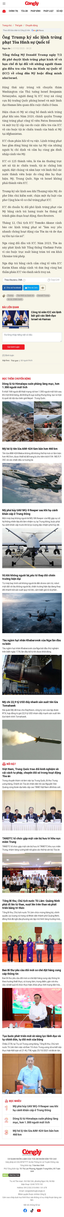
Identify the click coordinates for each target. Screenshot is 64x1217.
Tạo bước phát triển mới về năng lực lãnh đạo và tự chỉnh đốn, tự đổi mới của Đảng (31, 1037)
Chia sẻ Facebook (13, 288)
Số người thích (26, 360)
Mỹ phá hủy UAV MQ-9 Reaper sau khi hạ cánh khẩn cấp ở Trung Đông (30, 512)
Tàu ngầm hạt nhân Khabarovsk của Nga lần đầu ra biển (31, 642)
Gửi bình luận (13, 347)
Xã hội (60, 11)
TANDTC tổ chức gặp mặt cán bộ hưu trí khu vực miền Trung (31, 840)
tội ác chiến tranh (15, 299)
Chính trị (13, 11)
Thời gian (14, 361)
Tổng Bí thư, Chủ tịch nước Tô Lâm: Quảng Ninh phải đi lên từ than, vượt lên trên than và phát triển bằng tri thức (31, 904)
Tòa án (24, 11)
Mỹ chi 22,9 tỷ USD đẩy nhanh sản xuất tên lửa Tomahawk (30, 703)
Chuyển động (31, 25)
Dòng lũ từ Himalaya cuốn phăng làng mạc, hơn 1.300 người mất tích (30, 385)
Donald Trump (43, 295)
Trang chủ (7, 25)
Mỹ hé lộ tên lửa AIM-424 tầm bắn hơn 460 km (30, 448)
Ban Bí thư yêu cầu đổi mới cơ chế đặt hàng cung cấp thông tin (31, 972)
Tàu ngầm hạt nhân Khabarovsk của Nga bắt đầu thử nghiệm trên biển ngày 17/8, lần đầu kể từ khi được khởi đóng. (30, 650)
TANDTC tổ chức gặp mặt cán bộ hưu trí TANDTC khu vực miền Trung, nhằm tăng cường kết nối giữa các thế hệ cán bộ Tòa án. (31, 848)
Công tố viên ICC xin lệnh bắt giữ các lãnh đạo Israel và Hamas (46, 316)
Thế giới (18, 25)
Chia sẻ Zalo (32, 288)
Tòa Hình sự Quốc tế (25, 295)
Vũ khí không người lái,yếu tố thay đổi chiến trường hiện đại (28, 577)
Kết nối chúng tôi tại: (32, 1205)
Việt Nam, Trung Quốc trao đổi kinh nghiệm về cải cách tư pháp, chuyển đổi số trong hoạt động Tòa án (31, 772)
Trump (10, 295)
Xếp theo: (6, 360)
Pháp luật (48, 11)
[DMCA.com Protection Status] (32, 1175)
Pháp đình (35, 11)
